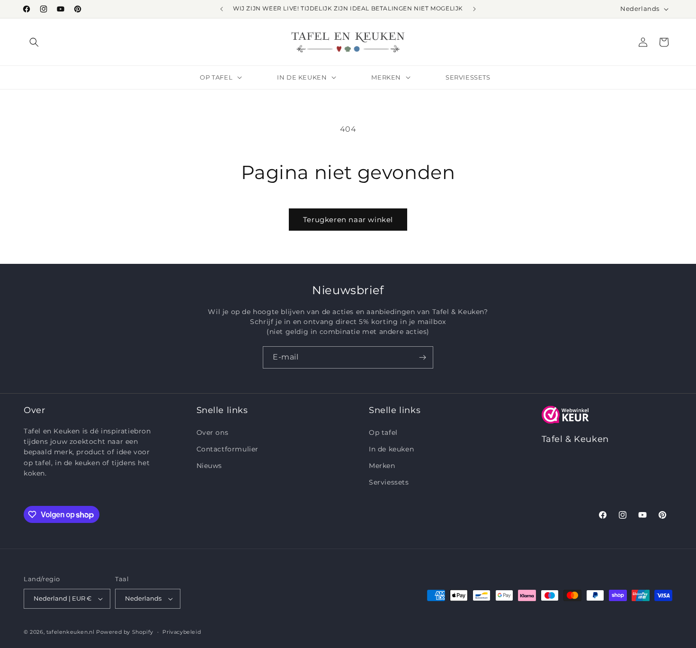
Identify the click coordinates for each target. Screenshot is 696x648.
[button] (34, 42)
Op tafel (383, 432)
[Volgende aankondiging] (474, 9)
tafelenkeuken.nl (70, 632)
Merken (382, 465)
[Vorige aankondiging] (221, 9)
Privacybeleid (181, 632)
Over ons (212, 432)
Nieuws (209, 465)
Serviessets (389, 482)
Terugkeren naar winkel (348, 219)
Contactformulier (227, 449)
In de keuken (391, 449)
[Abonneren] (422, 357)
